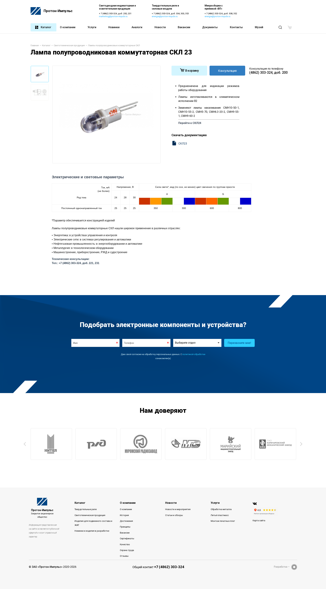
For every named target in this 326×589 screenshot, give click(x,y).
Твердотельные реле (86, 509)
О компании (67, 27)
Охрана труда (127, 550)
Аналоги (137, 27)
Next (301, 444)
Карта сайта (259, 520)
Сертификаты (127, 538)
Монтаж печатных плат (223, 521)
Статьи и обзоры (174, 515)
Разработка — (282, 566)
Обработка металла (221, 509)
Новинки (114, 27)
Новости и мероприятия (178, 509)
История (124, 515)
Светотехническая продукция (90, 515)
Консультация (227, 71)
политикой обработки (193, 354)
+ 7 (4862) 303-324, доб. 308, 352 (221, 13)
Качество (125, 544)
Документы (210, 27)
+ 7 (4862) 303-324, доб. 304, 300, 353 (170, 13)
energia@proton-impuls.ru (165, 16)
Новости (160, 27)
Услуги (92, 27)
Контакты (236, 27)
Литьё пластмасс (220, 515)
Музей (259, 27)
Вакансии (184, 27)
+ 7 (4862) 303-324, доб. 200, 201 (115, 13)
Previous (25, 444)
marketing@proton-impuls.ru (113, 16)
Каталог (46, 27)
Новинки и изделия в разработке (92, 531)
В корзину (192, 70)
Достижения (126, 521)
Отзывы (124, 556)
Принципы (125, 526)
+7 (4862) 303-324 (169, 567)
